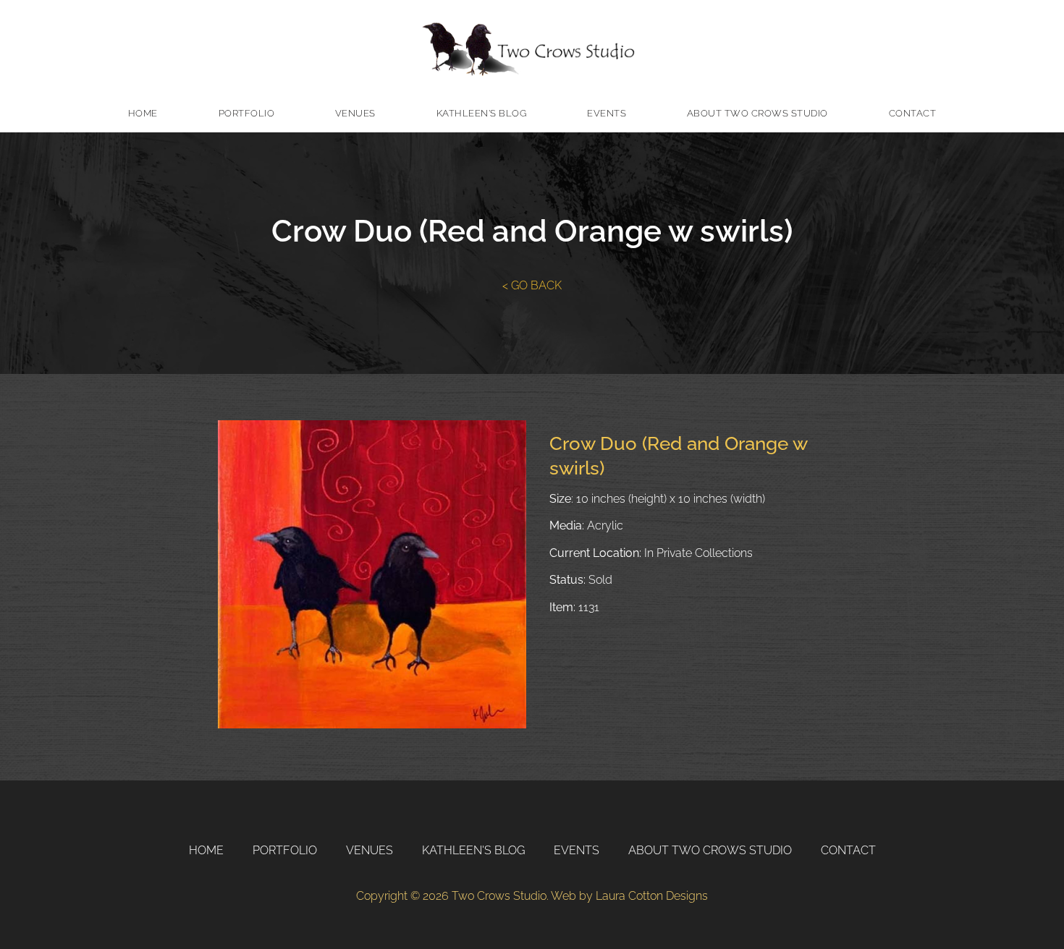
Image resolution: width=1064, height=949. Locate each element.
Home (143, 113)
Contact (913, 113)
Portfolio (247, 113)
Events (606, 113)
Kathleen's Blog (481, 113)
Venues (355, 113)
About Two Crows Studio (757, 113)
